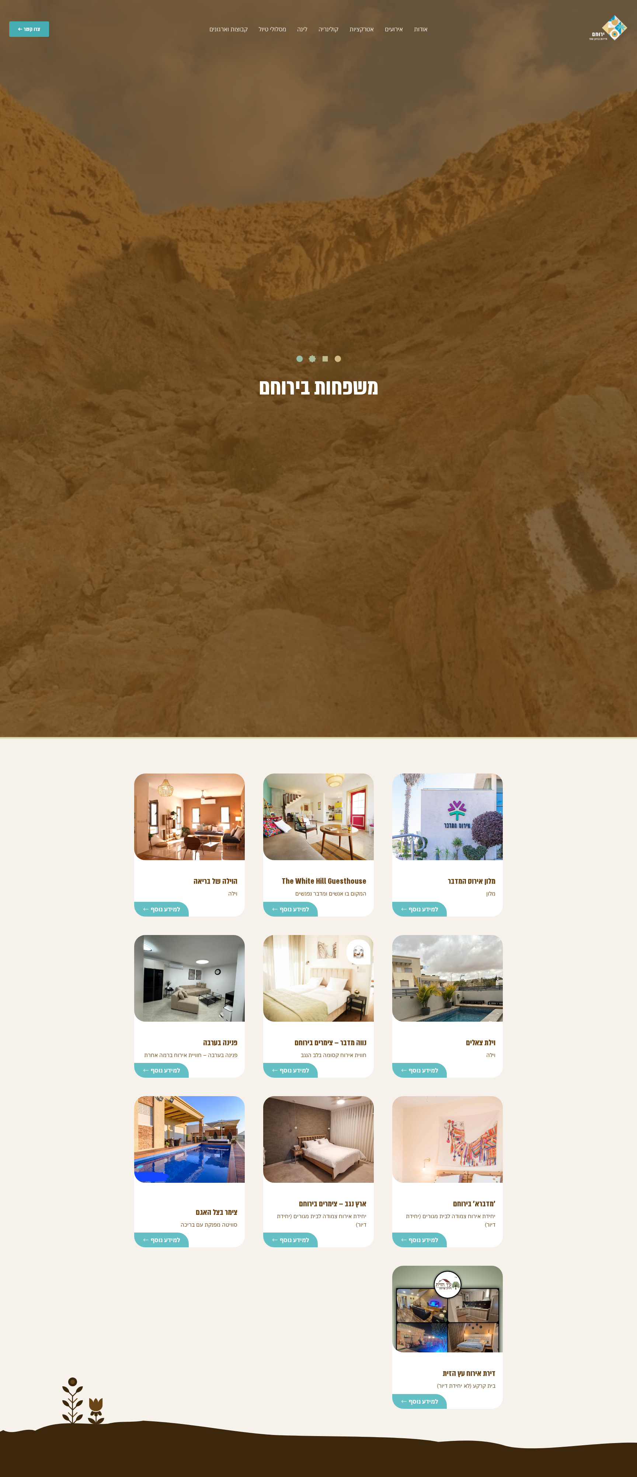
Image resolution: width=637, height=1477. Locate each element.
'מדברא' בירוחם (474, 1203)
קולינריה (328, 29)
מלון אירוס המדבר (471, 881)
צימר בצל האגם (216, 1212)
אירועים (394, 29)
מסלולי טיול (272, 29)
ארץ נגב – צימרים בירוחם (332, 1203)
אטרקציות (361, 29)
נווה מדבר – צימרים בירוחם (330, 1042)
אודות (421, 29)
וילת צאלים (480, 1042)
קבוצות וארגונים (228, 29)
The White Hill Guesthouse (324, 881)
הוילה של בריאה (215, 881)
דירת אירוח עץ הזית (469, 1373)
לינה (302, 29)
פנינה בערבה (220, 1042)
